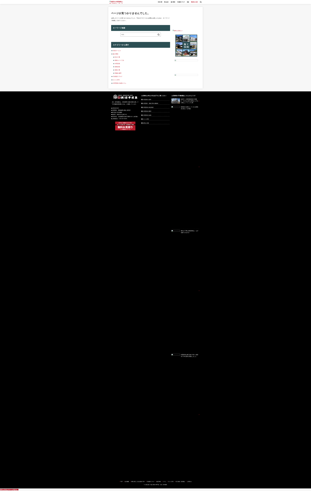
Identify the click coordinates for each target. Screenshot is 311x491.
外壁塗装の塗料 (147, 99)
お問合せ (189, 481)
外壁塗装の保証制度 (148, 107)
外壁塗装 (117, 63)
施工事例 (173, 2)
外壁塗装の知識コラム (119, 83)
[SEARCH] (201, 2)
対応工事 (160, 2)
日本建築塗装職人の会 (118, 104)
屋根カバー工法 (119, 60)
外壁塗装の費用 (147, 111)
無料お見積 (146, 123)
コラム (164, 481)
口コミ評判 (116, 80)
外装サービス (117, 50)
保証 (188, 2)
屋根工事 (117, 70)
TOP (121, 481)
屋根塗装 (117, 66)
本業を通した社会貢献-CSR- (138, 481)
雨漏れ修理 (118, 73)
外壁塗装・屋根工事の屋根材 (150, 103)
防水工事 (117, 57)
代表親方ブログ (181, 2)
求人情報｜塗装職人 (180, 481)
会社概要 (127, 481)
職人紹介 (166, 2)
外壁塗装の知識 (147, 115)
